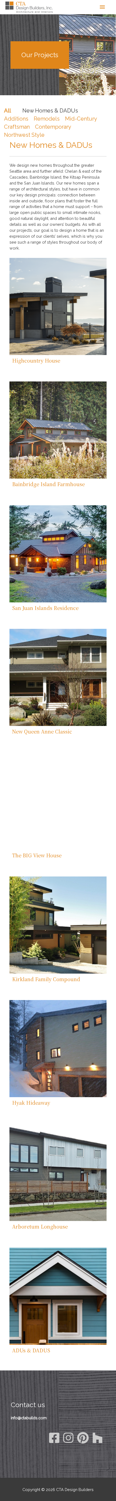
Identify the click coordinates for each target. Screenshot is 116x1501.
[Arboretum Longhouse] (58, 1172)
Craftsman (17, 127)
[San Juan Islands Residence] (58, 553)
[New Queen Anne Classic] (58, 677)
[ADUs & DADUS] (58, 1296)
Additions (16, 118)
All (7, 110)
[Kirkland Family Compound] (58, 925)
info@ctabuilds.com (29, 1417)
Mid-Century (81, 118)
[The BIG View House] (58, 801)
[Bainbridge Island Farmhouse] (58, 430)
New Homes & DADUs (50, 110)
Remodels (47, 118)
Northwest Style (24, 135)
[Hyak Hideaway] (58, 1048)
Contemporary (53, 127)
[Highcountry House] (58, 306)
